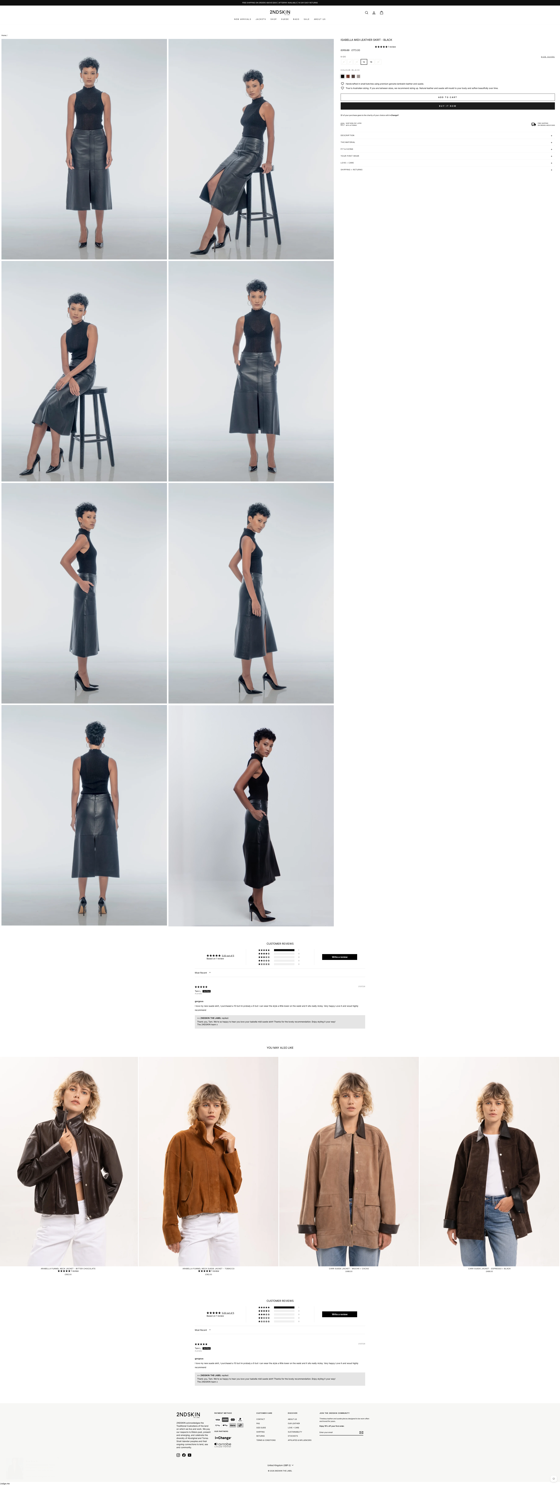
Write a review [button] (340, 957)
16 (378, 62)
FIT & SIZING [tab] (347, 149)
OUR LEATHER (294, 1423)
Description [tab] (347, 135)
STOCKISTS (293, 1436)
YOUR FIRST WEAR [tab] (350, 156)
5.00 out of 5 (228, 955)
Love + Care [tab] (347, 163)
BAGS (296, 19)
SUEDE (285, 19)
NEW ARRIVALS (242, 19)
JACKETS (261, 19)
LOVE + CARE (293, 1428)
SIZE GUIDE (261, 1428)
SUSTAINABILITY (295, 1432)
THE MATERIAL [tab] (348, 142)
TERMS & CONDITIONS (266, 1440)
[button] (381, 46)
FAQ (258, 1423)
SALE (307, 19)
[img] (201, 987)
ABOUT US (320, 19)
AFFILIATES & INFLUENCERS (300, 1440)
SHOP (274, 19)
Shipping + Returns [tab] (352, 170)
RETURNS (260, 1436)
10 (357, 62)
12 (364, 62)
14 (371, 62)
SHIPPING (260, 1432)
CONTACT (260, 1419)
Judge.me (5, 1483)
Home (3, 35)
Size (343, 57)
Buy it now (447, 106)
